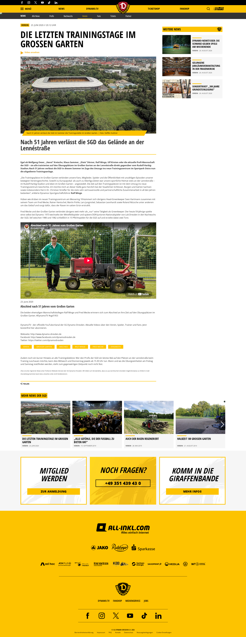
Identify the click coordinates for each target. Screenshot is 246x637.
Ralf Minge (80, 347)
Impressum (101, 632)
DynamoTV (116, 347)
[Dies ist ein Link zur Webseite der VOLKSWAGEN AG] (185, 564)
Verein (26, 347)
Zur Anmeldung (54, 491)
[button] (208, 8)
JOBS (146, 600)
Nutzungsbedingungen (145, 632)
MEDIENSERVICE (132, 600)
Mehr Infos (192, 491)
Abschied (63, 347)
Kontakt (118, 632)
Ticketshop (154, 8)
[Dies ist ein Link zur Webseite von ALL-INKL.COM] (123, 528)
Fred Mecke (98, 347)
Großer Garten (44, 347)
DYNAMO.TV (92, 8)
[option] (45, 424)
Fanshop (184, 8)
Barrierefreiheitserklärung (84, 632)
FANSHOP (117, 600)
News (61, 8)
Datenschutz (128, 632)
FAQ (110, 632)
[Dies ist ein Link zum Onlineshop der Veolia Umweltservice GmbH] (172, 564)
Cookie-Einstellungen (163, 632)
